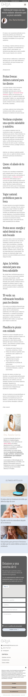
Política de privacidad (15, 695)
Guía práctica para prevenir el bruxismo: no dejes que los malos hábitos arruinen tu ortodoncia (14, 543)
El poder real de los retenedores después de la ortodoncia (13, 521)
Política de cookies (6, 695)
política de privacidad (15, 626)
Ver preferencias (14, 691)
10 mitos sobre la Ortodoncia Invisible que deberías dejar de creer (14, 500)
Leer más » (3, 503)
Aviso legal (23, 695)
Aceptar (14, 683)
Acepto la (13, 626)
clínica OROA (7, 443)
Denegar (14, 687)
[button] (26, 667)
